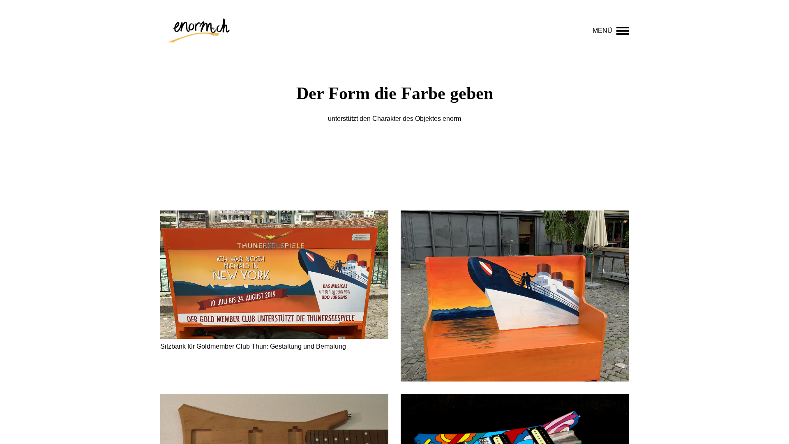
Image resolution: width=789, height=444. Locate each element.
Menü (602, 31)
